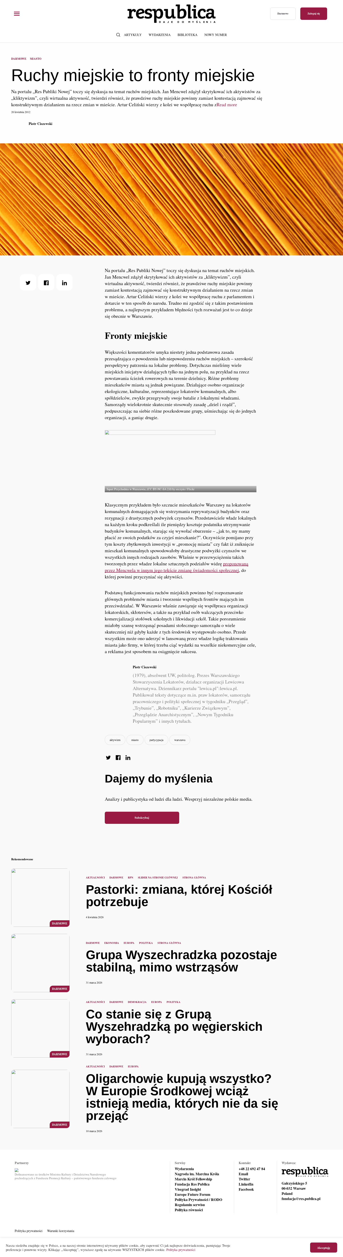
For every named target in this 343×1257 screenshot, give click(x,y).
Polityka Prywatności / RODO (198, 1199)
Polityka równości (189, 1210)
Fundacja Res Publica (192, 1184)
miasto (135, 740)
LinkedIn (246, 1184)
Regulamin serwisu (190, 1205)
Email (243, 1174)
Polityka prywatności (28, 1231)
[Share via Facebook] (46, 282)
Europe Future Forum (192, 1194)
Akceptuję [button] (323, 1247)
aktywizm (115, 740)
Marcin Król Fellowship (193, 1179)
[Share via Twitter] (28, 282)
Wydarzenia (160, 34)
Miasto (35, 59)
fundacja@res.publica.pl (301, 1198)
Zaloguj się (314, 13)
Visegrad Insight (188, 1189)
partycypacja (156, 740)
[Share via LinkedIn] (64, 282)
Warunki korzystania (60, 1231)
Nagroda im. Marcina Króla (197, 1174)
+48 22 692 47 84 (252, 1169)
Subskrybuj (142, 818)
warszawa (179, 740)
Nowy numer (215, 34)
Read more (227, 104)
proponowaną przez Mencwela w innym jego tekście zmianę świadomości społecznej (176, 566)
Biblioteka (187, 34)
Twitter (244, 1179)
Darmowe (282, 13)
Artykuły (133, 34)
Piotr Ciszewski (40, 123)
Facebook (246, 1189)
